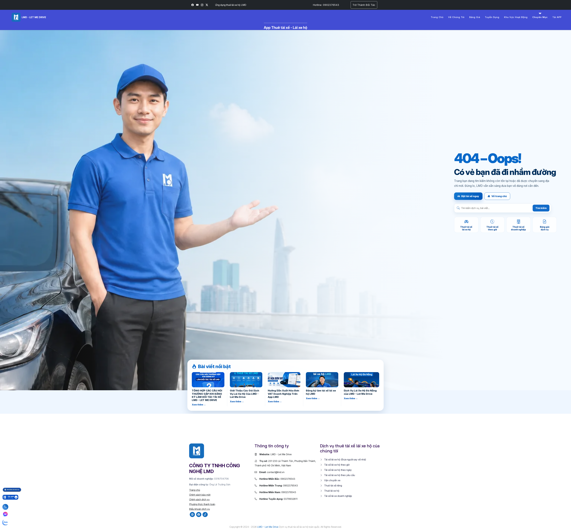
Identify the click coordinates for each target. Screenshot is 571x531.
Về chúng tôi (456, 17)
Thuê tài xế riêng (333, 485)
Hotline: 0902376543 (326, 4)
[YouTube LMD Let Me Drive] (197, 4)
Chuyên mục (540, 17)
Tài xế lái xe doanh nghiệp (338, 495)
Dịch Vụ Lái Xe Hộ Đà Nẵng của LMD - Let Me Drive (360, 392)
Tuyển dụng (492, 17)
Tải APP (556, 17)
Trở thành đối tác (364, 4)
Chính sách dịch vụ (199, 499)
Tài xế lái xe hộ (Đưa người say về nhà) (345, 459)
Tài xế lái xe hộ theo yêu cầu (339, 475)
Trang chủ (437, 17)
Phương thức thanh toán (202, 504)
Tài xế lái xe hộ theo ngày (338, 469)
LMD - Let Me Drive (275, 454)
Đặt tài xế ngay (470, 196)
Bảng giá (474, 17)
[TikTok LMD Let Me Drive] (205, 514)
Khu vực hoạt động (516, 17)
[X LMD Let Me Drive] (207, 4)
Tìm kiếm (541, 208)
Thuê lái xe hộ (331, 490)
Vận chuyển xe (332, 480)
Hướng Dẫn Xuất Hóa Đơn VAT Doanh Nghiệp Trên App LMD (283, 393)
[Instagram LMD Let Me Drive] (202, 4)
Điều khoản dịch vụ (199, 509)
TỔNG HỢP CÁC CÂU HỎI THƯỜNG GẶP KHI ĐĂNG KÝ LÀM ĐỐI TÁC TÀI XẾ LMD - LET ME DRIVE (207, 395)
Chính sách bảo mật (199, 494)
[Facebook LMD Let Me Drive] (192, 4)
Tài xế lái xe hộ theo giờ (336, 464)
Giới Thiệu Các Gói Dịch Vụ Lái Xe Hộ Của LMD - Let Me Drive (244, 393)
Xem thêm (199, 404)
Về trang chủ (499, 196)
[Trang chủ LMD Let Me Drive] (196, 450)
